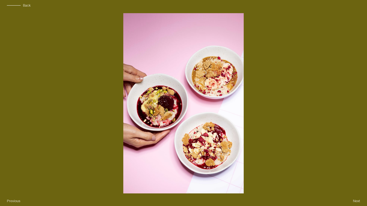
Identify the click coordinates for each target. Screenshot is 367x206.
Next (356, 201)
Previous (13, 201)
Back (27, 5)
